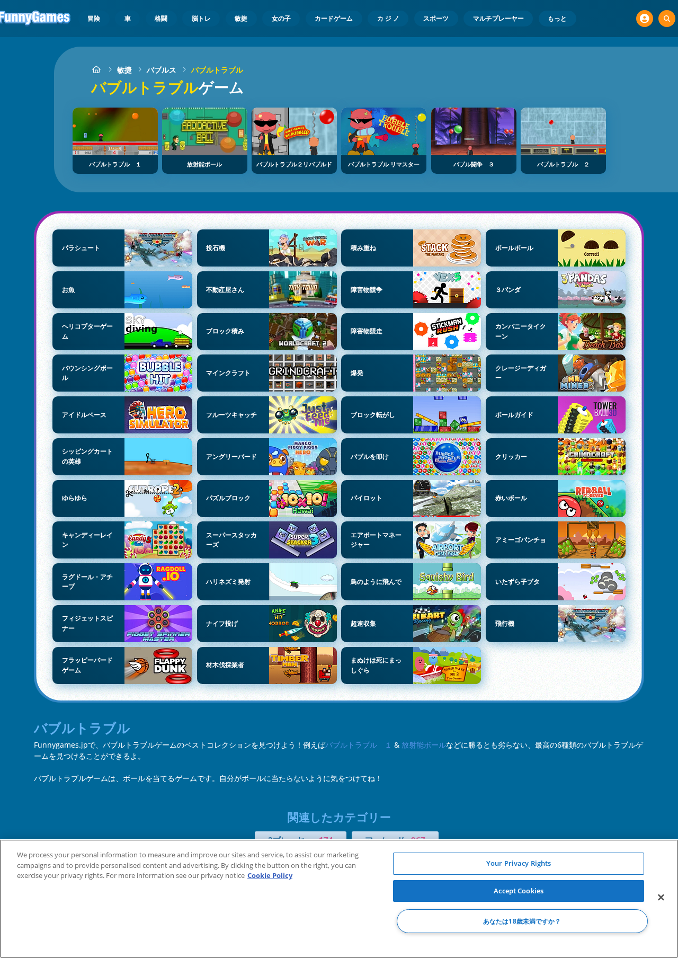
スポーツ (436, 18)
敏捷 (241, 18)
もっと (557, 18)
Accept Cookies (518, 890)
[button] (644, 18)
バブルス (161, 70)
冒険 (93, 18)
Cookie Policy (269, 875)
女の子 (281, 18)
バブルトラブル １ (358, 745)
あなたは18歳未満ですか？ (522, 921)
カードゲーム (334, 18)
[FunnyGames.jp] (96, 69)
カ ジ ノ (388, 18)
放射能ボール (424, 745)
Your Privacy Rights (518, 863)
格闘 (161, 18)
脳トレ (201, 18)
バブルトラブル (217, 70)
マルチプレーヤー (498, 18)
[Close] (661, 897)
